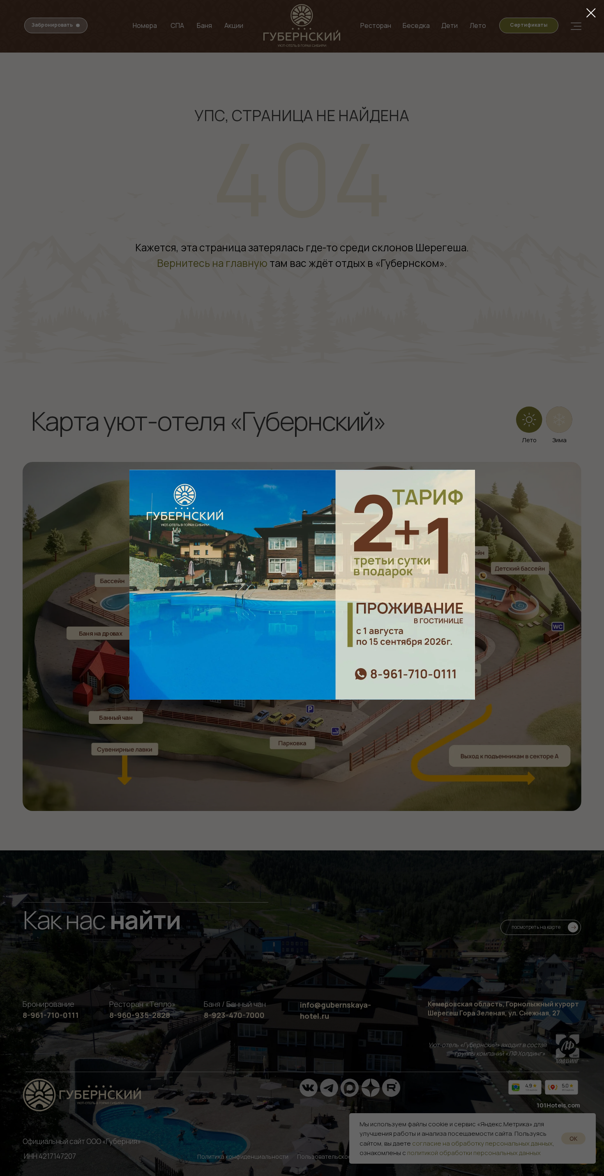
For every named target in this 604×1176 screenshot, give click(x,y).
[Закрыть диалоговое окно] (591, 13)
